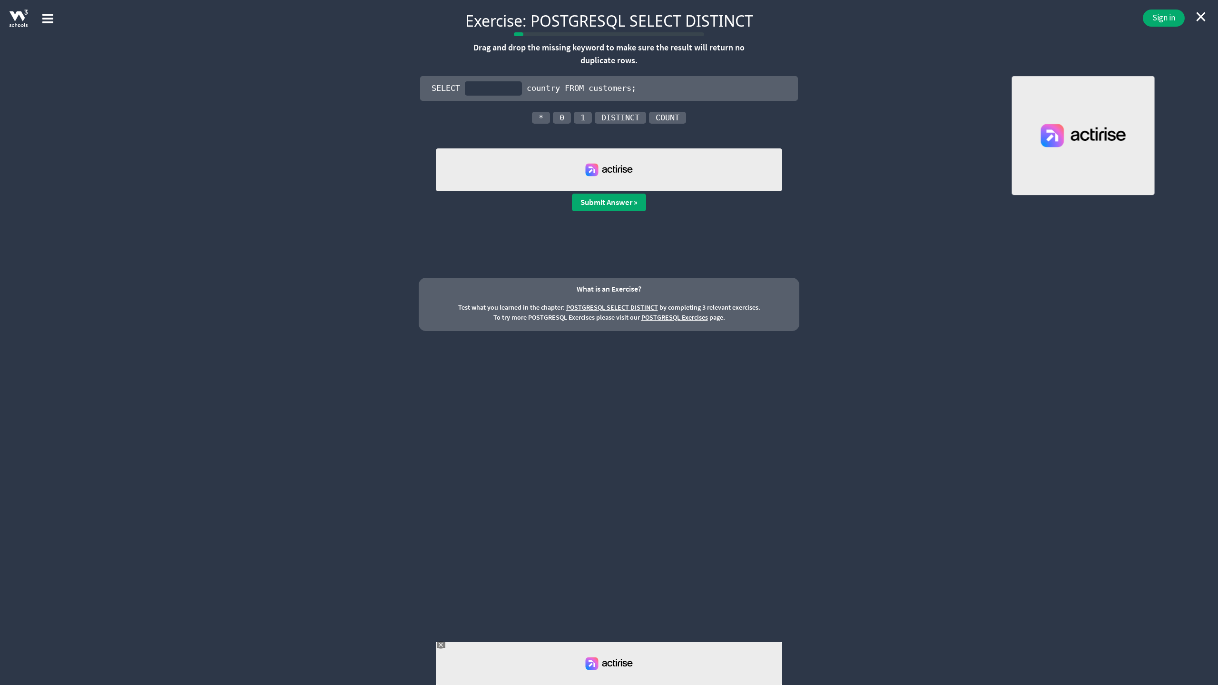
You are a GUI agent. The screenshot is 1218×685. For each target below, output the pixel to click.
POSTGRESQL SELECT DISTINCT (612, 307)
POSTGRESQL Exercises (674, 317)
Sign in (1163, 17)
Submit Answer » (609, 202)
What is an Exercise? (609, 289)
